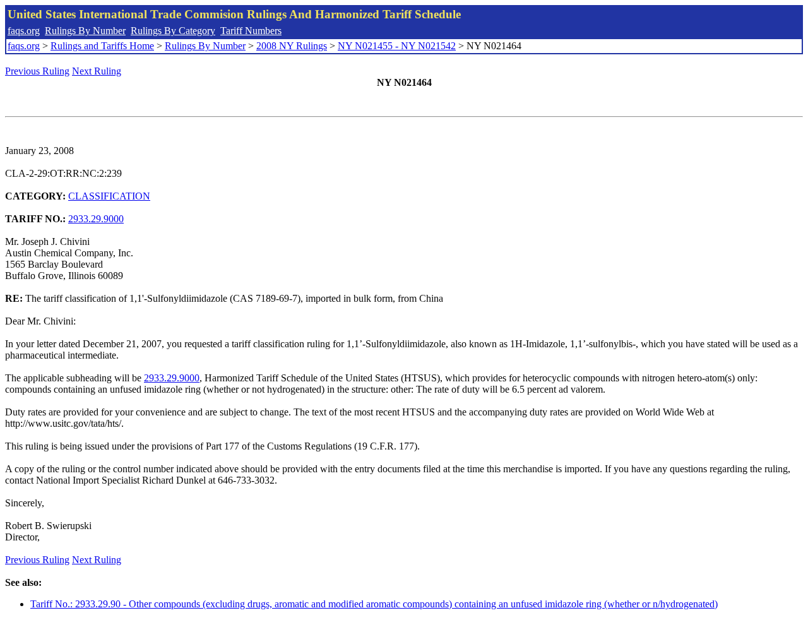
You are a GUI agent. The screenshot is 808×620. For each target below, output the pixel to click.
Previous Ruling (37, 71)
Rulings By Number (85, 30)
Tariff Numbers (251, 30)
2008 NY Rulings (291, 45)
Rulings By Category (173, 30)
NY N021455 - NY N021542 (397, 45)
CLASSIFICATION (109, 196)
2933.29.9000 (96, 218)
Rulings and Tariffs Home (102, 45)
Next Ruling (96, 71)
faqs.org (24, 30)
